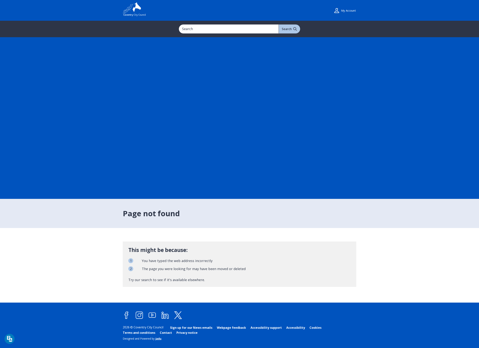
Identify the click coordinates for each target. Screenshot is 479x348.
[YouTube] (152, 315)
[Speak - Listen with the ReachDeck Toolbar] (9, 339)
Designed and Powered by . (142, 338)
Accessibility (295, 328)
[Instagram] (139, 315)
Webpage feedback (231, 328)
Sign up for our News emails (191, 328)
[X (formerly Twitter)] (178, 315)
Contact (166, 333)
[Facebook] (126, 315)
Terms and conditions (139, 333)
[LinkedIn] (165, 315)
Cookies (315, 328)
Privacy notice (187, 333)
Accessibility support (266, 328)
